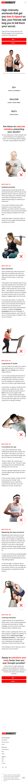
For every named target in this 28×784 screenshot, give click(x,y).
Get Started (4, 740)
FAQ (3, 761)
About (3, 753)
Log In (3, 744)
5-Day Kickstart (5, 749)
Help (3, 758)
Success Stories (5, 742)
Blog (3, 751)
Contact (3, 763)
